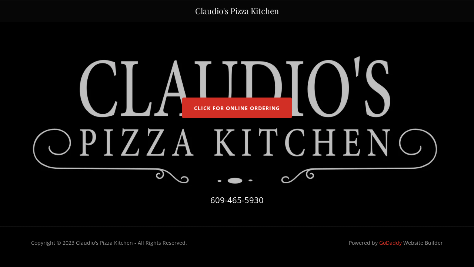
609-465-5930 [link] (237, 199)
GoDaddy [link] (390, 242)
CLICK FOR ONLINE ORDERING (237, 108)
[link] (237, 12)
